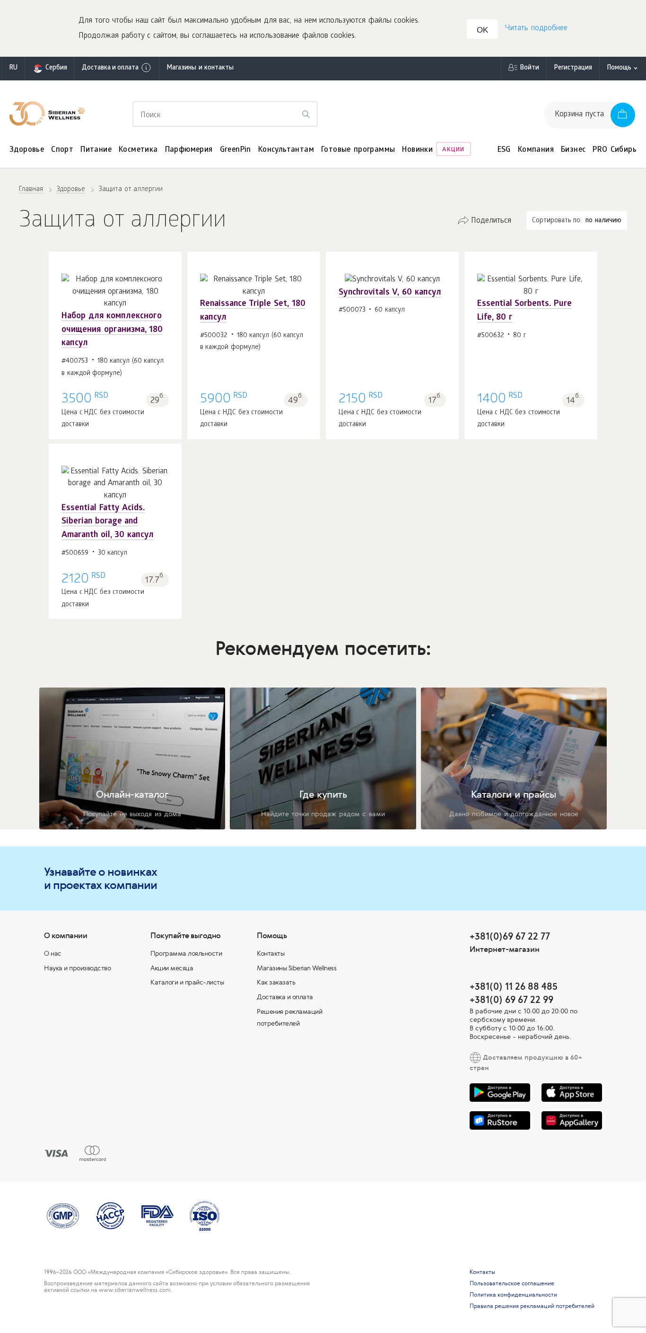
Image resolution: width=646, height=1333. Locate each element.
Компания (536, 150)
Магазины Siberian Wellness (296, 968)
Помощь (619, 68)
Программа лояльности (186, 953)
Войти (529, 68)
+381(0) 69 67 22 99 (511, 999)
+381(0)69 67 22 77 (510, 936)
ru (13, 68)
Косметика (138, 150)
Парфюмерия (189, 150)
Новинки (417, 150)
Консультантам (286, 150)
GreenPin (235, 150)
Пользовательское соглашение (512, 1283)
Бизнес (573, 150)
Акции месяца (171, 968)
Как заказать (276, 982)
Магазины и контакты (200, 68)
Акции (453, 150)
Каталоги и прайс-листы (187, 982)
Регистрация (573, 68)
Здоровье (26, 150)
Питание (96, 150)
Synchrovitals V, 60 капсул (390, 293)
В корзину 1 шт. (115, 326)
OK (482, 30)
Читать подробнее (536, 28)
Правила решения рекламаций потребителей (532, 1306)
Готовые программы (358, 150)
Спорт (62, 150)
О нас (52, 953)
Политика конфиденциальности (513, 1294)
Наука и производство (77, 968)
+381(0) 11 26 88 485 (514, 986)
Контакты (270, 953)
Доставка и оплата (110, 68)
